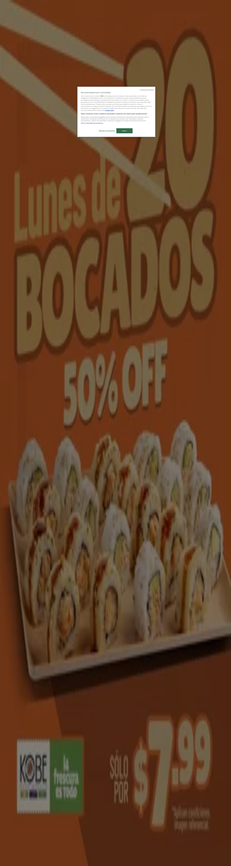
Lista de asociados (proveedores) (92, 123)
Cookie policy (109, 110)
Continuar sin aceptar (147, 90)
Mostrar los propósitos (107, 131)
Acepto (124, 131)
